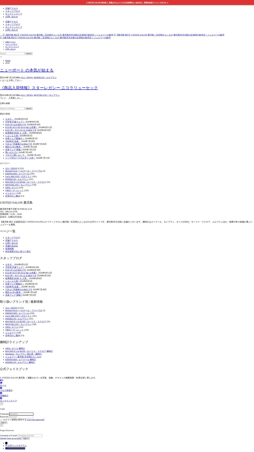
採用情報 (9, 249)
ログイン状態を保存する (15, 419)
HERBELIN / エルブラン (45, 77)
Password (4, 417)
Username (4, 414)
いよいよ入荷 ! (12, 136)
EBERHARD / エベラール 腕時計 (20, 359)
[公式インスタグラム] (6, 445)
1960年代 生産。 (13, 141)
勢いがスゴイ (11, 152)
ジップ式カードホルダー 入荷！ (20, 158)
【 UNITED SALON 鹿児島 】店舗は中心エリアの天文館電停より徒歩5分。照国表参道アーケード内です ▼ (127, 3)
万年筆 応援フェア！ (15, 122)
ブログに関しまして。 (15, 155)
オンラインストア (13, 14)
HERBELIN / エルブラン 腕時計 (20, 362)
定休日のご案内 (12, 196)
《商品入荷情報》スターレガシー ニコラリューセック (49, 88)
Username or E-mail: (8, 435)
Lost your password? (35, 419)
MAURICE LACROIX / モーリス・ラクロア (25, 182)
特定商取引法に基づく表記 (18, 251)
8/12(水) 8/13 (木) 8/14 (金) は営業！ (21, 127)
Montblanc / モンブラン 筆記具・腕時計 (23, 354)
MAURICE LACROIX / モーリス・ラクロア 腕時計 (29, 351)
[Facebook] (0, 380)
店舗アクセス (11, 8)
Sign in (3, 423)
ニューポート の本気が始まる (27, 70)
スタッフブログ (12, 11)
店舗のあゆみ (11, 246)
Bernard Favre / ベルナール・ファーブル (23, 171)
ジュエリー (10, 193)
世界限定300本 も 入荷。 (17, 133)
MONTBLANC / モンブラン (47, 95)
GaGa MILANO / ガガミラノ (18, 176)
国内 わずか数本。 (14, 147)
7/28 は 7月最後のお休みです (18, 144)
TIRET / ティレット (14, 190)
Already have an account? (11, 438)
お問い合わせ (11, 17)
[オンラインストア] (6, 448)
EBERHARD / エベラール (17, 174)
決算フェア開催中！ (14, 138)
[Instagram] (2, 380)
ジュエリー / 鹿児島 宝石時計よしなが (23, 357)
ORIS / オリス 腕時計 (15, 348)
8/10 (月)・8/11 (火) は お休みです (21, 130)
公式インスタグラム (17, 445)
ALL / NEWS (27, 77)
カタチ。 (9, 119)
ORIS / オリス (11, 188)
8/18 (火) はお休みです (15, 124)
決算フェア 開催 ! (13, 150)
